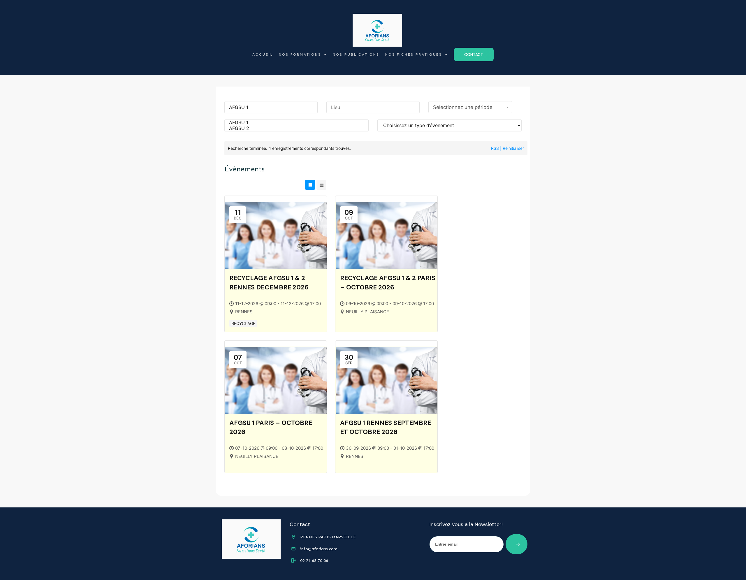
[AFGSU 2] (296, 128)
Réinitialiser (513, 148)
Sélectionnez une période (462, 107)
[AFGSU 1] (296, 122)
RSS (495, 148)
